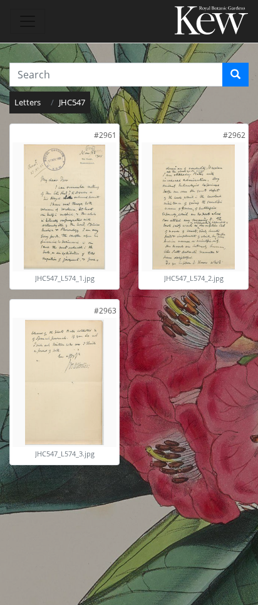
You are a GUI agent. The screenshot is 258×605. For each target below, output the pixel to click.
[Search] (235, 75)
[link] (105, 135)
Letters (27, 102)
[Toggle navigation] (27, 21)
